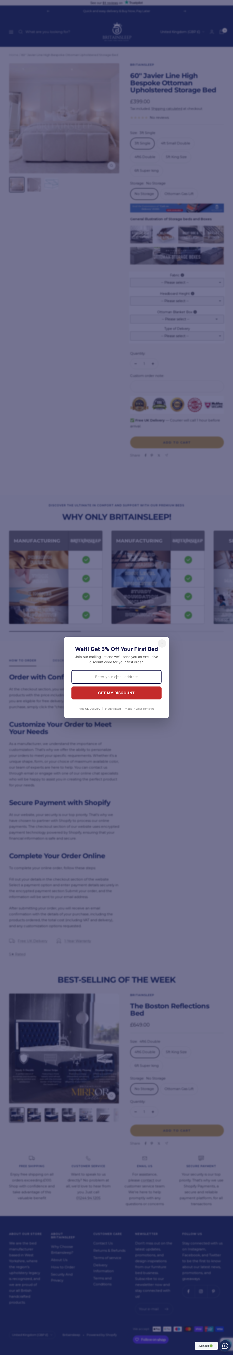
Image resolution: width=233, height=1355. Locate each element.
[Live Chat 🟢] (225, 1346)
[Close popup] (162, 643)
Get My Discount (116, 693)
